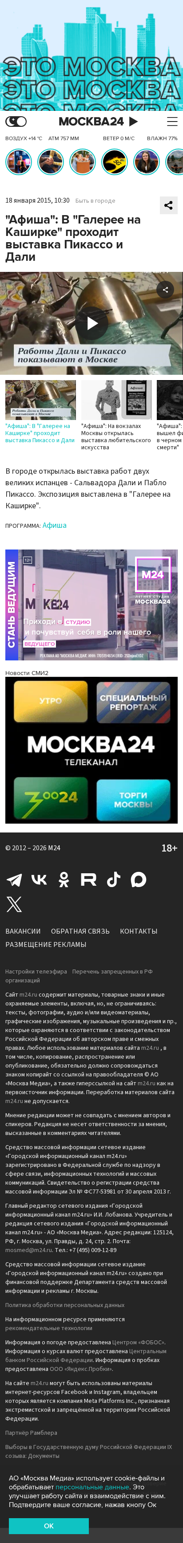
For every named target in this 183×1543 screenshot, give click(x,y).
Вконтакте (39, 879)
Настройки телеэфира (36, 971)
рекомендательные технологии (48, 1328)
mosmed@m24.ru (28, 1250)
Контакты (139, 931)
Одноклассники (64, 879)
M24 (54, 848)
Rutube (89, 879)
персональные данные (92, 1487)
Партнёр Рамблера (31, 1433)
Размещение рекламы (46, 945)
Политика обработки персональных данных (64, 1305)
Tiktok (114, 879)
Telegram (14, 879)
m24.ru (28, 994)
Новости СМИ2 (26, 673)
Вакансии (23, 931)
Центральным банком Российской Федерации (86, 1356)
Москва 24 (91, 122)
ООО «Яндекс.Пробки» (81, 1369)
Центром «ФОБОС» (138, 1342)
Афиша (55, 525)
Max (138, 879)
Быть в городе (95, 200)
